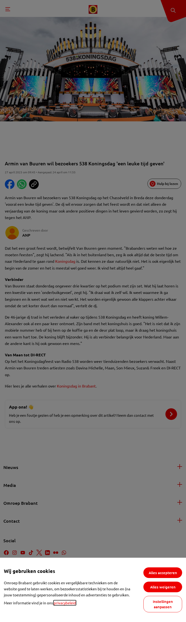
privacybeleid (65, 602)
